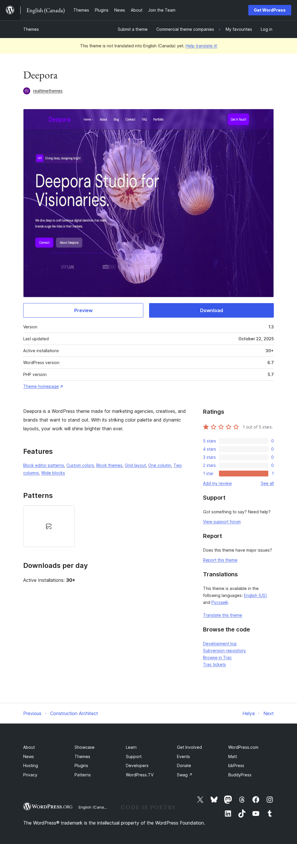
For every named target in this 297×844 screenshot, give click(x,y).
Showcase (85, 747)
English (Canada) (94, 807)
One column (159, 465)
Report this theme (220, 559)
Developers (137, 765)
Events (183, 756)
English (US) (255, 595)
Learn (131, 747)
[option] (49, 526)
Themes (31, 29)
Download (211, 310)
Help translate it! (201, 45)
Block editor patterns (43, 465)
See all (267, 483)
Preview (83, 310)
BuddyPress (239, 774)
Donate (184, 765)
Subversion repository (224, 650)
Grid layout (135, 465)
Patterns (83, 774)
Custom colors (80, 465)
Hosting (30, 765)
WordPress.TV (139, 774)
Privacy (30, 774)
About (29, 747)
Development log (219, 643)
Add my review (217, 483)
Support (134, 756)
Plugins (81, 765)
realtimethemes (48, 90)
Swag (185, 774)
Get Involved (189, 747)
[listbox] (106, 526)
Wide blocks (53, 472)
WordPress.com (243, 747)
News (28, 756)
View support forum (222, 521)
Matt (232, 756)
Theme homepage (41, 386)
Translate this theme (222, 615)
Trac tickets (214, 664)
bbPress (236, 765)
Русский (219, 602)
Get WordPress (270, 10)
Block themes (109, 465)
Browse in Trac (217, 657)
